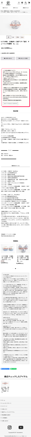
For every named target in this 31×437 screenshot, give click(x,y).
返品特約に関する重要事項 (8, 53)
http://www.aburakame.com (8, 236)
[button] (1, 3)
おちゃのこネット (13, 436)
